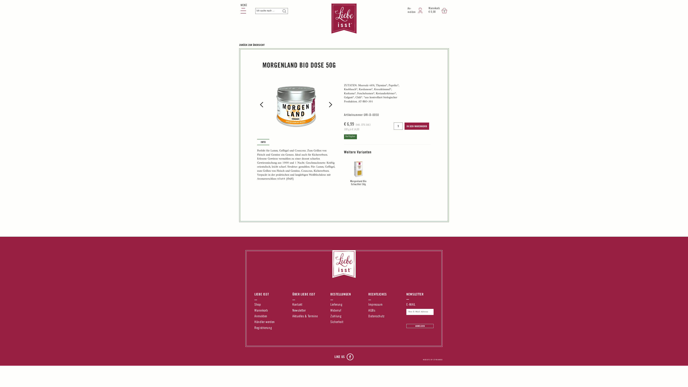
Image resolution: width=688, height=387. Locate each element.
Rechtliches (377, 294)
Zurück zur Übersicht (252, 44)
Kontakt (297, 305)
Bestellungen (340, 294)
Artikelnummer (353, 115)
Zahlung (335, 316)
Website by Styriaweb (433, 360)
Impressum (375, 305)
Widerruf (335, 310)
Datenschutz (376, 316)
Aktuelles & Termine (305, 316)
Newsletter (299, 310)
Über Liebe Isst (303, 294)
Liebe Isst (261, 294)
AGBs (371, 310)
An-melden (412, 10)
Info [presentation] (263, 142)
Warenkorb (261, 310)
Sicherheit (336, 322)
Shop (257, 305)
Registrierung (263, 328)
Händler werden (264, 322)
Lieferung (336, 305)
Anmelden (260, 316)
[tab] (263, 142)
